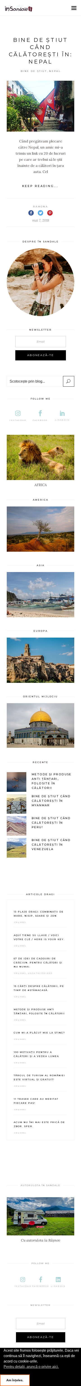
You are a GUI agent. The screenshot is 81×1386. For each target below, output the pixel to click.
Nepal (55, 71)
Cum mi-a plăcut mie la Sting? (39, 1032)
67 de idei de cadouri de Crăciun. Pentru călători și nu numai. (38, 962)
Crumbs (20, 922)
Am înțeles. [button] (14, 1380)
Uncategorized (40, 973)
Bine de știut (34, 71)
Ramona (40, 206)
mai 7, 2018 (40, 220)
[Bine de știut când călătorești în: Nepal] (40, 106)
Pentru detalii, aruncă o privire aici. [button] (31, 1367)
